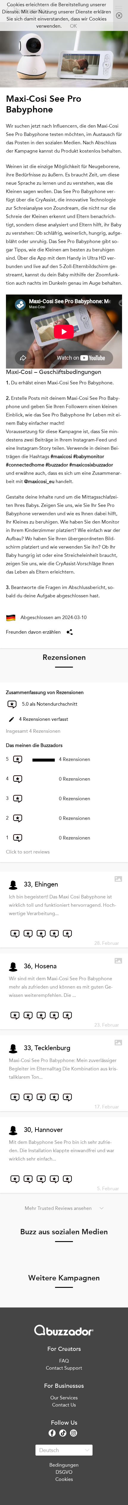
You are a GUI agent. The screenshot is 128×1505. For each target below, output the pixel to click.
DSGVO (64, 1472)
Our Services (64, 1398)
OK (73, 26)
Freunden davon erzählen (33, 632)
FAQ (64, 1361)
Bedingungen (64, 1465)
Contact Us (64, 1405)
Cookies (64, 1479)
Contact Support (64, 1368)
